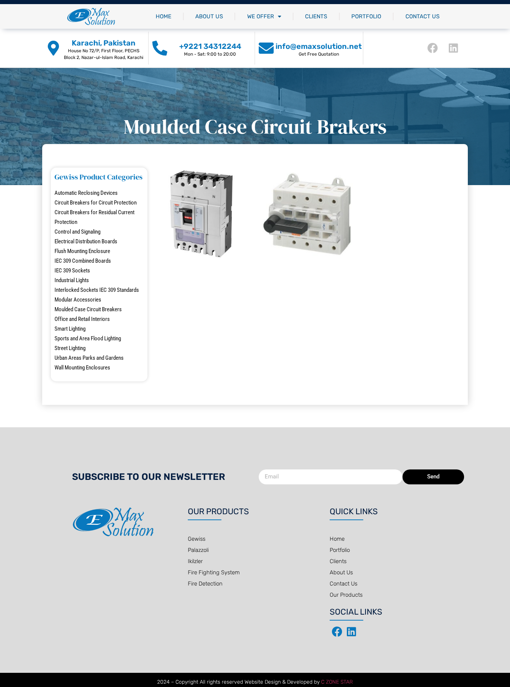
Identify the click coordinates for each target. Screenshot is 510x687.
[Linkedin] (453, 48)
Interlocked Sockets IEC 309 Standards (97, 290)
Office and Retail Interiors (82, 319)
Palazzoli (198, 550)
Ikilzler (195, 561)
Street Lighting (70, 348)
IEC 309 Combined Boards (83, 260)
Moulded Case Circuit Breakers (88, 309)
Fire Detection (205, 583)
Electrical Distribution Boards (86, 241)
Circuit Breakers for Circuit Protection (96, 202)
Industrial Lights (72, 280)
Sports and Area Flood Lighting (88, 338)
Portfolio (366, 16)
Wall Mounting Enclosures (82, 367)
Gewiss (196, 538)
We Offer (260, 16)
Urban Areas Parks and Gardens (89, 358)
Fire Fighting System (214, 572)
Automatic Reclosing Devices (86, 193)
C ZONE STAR (337, 682)
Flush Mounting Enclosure (82, 251)
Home (163, 16)
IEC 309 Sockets (72, 270)
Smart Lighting (70, 328)
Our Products (346, 594)
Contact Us (422, 16)
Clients (316, 16)
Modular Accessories (78, 299)
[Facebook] (432, 48)
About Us (209, 16)
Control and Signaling (77, 231)
